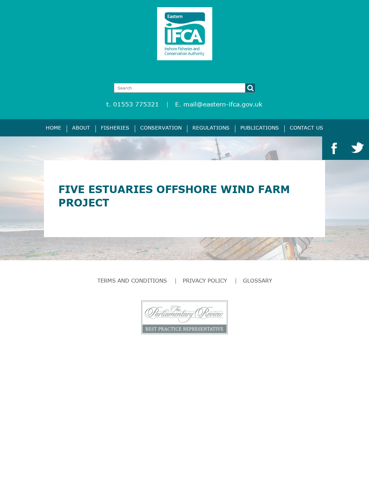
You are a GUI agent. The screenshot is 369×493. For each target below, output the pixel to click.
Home (53, 128)
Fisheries (115, 128)
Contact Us (306, 128)
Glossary (257, 280)
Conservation (161, 128)
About (81, 128)
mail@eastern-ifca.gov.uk (222, 104)
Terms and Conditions (132, 280)
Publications (259, 128)
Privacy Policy (205, 280)
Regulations (211, 128)
